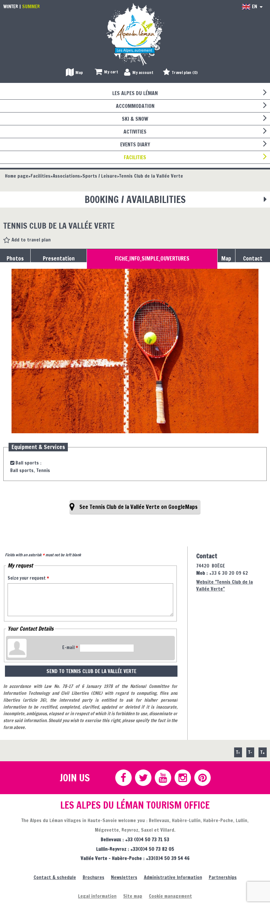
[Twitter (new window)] (143, 777)
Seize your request (28, 578)
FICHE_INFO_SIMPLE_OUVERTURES (152, 259)
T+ (262, 752)
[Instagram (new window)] (182, 777)
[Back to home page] (135, 34)
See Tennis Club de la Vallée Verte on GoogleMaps (138, 507)
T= (238, 752)
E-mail (70, 647)
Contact (252, 259)
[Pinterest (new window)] (202, 777)
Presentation (59, 259)
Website (224, 585)
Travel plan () (185, 72)
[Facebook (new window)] (123, 777)
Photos (15, 259)
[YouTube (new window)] (162, 777)
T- (250, 752)
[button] (106, 72)
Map (226, 259)
